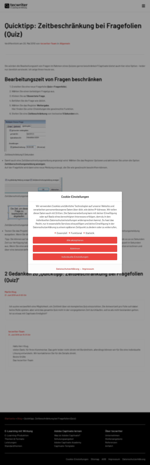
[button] (75, 240)
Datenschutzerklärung (67, 268)
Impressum (88, 268)
